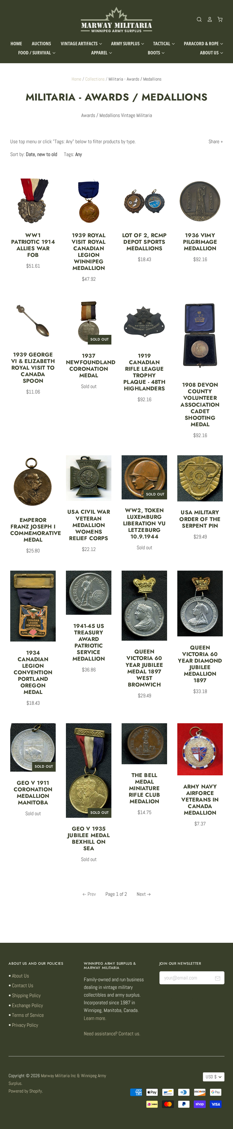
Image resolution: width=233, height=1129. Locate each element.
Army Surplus (125, 43)
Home (16, 43)
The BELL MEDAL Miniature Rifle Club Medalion (144, 788)
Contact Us (22, 985)
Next (141, 894)
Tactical (162, 43)
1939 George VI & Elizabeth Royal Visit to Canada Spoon (33, 368)
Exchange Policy (27, 1005)
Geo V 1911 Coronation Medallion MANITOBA (33, 792)
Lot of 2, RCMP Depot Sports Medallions (144, 241)
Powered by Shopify (25, 1091)
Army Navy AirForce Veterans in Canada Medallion (200, 799)
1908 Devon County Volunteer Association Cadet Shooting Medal (199, 404)
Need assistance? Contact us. (112, 1033)
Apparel (99, 52)
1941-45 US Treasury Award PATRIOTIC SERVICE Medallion (88, 642)
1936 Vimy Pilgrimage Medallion (200, 241)
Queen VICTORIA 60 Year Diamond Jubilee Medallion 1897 (200, 664)
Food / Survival (35, 52)
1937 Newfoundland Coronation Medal (90, 365)
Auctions (41, 43)
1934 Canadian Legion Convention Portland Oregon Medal (33, 672)
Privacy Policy (25, 1025)
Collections (95, 79)
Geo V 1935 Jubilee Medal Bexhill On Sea (89, 838)
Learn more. (95, 1018)
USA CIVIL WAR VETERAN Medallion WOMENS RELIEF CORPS (88, 525)
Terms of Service (28, 1015)
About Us (209, 52)
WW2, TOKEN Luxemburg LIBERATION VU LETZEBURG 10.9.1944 (144, 523)
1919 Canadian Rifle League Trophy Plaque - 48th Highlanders (144, 372)
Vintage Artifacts (79, 43)
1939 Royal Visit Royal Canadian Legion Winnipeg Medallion (88, 251)
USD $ (211, 1077)
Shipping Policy (26, 995)
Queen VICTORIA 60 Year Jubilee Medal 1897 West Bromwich (144, 668)
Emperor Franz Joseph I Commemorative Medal (35, 530)
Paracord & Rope (201, 43)
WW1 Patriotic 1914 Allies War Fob (33, 245)
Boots (154, 52)
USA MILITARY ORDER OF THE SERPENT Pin (199, 518)
